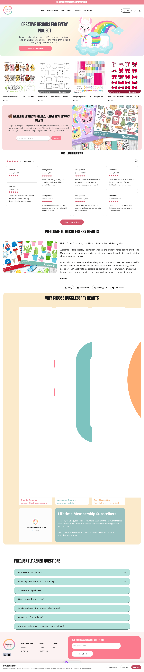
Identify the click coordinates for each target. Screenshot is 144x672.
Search (128, 11)
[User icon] (135, 10)
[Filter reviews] (136, 161)
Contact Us (24, 651)
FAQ (54, 648)
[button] (68, 287)
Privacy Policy (43, 651)
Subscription (87, 11)
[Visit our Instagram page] (5, 654)
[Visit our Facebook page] (9, 654)
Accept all (136, 667)
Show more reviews (72, 222)
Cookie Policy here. (87, 669)
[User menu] (140, 10)
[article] (22, 173)
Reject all (125, 667)
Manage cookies (113, 667)
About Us (24, 648)
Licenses (42, 648)
